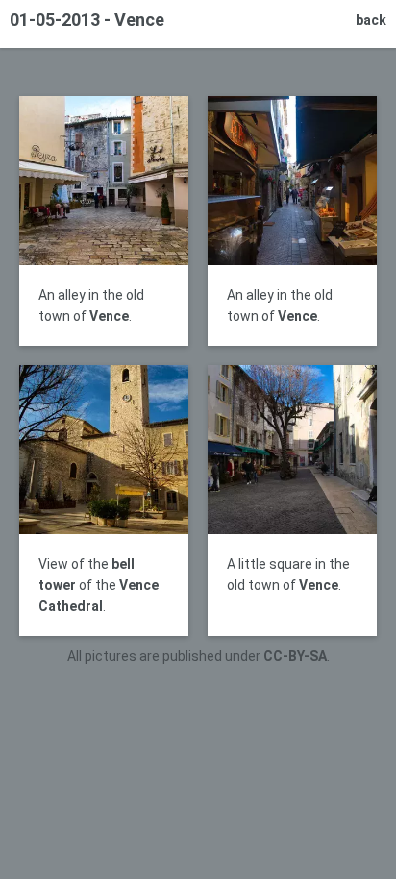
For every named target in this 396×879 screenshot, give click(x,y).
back (371, 20)
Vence (109, 316)
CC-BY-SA (295, 656)
